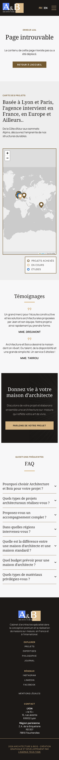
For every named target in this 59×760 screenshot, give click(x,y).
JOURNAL (29, 660)
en (46, 8)
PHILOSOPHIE (29, 656)
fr (40, 8)
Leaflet (42, 253)
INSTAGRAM (29, 675)
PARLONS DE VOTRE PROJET (29, 425)
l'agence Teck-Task (29, 751)
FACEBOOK (29, 684)
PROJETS (30, 646)
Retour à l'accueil (29, 64)
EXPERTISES (29, 651)
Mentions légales (29, 693)
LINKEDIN (29, 680)
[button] (20, 197)
